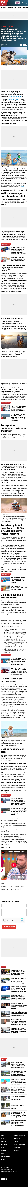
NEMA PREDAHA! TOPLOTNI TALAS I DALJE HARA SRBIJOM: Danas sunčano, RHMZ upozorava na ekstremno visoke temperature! (19, 1123)
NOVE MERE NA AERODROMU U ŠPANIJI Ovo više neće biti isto (19, 588)
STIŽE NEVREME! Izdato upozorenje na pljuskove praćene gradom (18, 1098)
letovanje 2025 (4, 889)
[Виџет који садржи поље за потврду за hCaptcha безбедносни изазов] (13, 920)
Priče (2, 1153)
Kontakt (16, 1150)
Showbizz (3, 1150)
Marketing (17, 1147)
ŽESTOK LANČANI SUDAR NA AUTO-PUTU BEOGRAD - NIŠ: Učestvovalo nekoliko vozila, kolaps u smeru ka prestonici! (19, 989)
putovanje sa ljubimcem (7, 892)
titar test (17, 895)
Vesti (3, 966)
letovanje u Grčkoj (19, 886)
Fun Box (3, 26)
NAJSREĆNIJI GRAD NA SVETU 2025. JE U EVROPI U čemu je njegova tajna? (18, 259)
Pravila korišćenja (19, 1135)
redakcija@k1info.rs (8, 1169)
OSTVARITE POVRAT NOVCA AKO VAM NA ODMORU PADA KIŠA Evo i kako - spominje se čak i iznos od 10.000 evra (18, 801)
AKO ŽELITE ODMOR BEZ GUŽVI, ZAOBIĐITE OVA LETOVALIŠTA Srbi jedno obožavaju (18, 580)
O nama (16, 1141)
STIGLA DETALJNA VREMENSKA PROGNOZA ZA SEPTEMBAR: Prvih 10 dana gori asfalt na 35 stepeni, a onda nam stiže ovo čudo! (18, 1065)
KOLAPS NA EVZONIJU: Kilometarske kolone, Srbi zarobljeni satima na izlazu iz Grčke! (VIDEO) (18, 1030)
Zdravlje (3, 1141)
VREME (3, 1059)
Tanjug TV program (19, 1144)
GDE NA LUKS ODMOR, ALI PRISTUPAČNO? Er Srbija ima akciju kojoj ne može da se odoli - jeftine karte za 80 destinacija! (19, 417)
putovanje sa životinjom (7, 895)
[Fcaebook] (21, 45)
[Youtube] (6, 1179)
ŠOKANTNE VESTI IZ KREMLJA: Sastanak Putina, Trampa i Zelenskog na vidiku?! (19, 1006)
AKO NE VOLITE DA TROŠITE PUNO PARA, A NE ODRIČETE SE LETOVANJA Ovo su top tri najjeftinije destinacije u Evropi (19, 811)
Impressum (17, 1138)
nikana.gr (21, 186)
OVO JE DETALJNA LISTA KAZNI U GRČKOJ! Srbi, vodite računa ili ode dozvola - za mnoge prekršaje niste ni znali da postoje (18, 251)
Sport (2, 1147)
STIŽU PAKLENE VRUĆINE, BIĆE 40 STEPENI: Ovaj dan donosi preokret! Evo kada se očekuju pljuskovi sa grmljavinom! (18, 1115)
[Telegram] (26, 45)
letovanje (19, 96)
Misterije (3, 7)
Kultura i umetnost (6, 1162)
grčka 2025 (10, 886)
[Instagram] (4, 1179)
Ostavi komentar (9, 926)
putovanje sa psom (15, 889)
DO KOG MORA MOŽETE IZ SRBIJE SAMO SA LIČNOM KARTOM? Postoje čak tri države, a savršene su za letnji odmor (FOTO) (18, 661)
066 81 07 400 (6, 1167)
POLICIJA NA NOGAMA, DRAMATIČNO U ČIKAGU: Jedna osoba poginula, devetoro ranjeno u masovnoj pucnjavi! (18, 972)
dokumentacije (14, 99)
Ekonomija (4, 1144)
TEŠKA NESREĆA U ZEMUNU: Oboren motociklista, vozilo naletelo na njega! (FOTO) (19, 1013)
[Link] (24, 45)
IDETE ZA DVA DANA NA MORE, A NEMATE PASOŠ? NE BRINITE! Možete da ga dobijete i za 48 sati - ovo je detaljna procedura (19, 671)
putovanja (12, 96)
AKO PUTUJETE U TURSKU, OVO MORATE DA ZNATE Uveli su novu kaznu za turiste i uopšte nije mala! (18, 408)
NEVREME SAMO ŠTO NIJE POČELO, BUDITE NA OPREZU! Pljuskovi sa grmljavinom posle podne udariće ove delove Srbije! (18, 1073)
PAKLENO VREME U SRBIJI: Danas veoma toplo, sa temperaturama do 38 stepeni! (18, 1106)
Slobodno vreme (5, 1156)
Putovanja (10, 26)
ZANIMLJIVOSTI (12, 7)
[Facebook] (7, 251)
